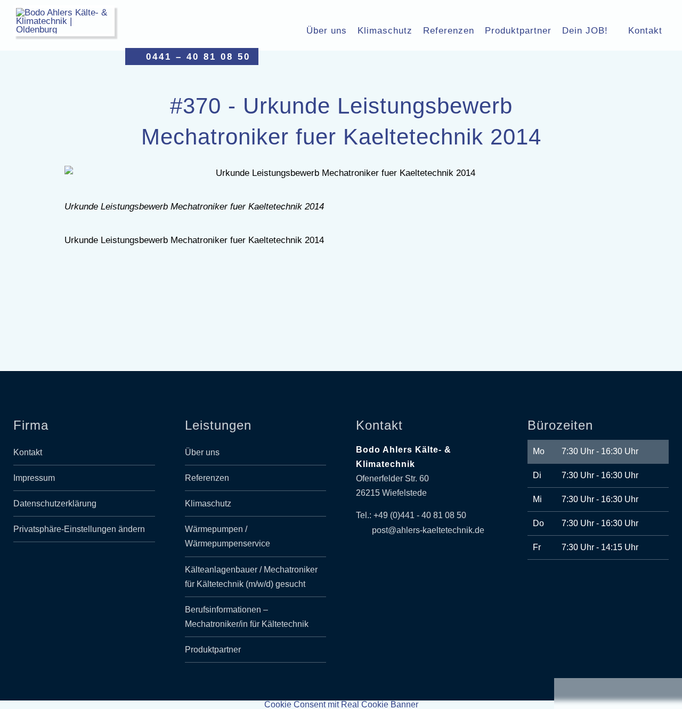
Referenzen (448, 30)
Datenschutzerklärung (54, 503)
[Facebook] (72, 568)
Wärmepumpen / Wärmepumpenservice (227, 536)
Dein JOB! (585, 30)
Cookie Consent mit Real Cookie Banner (341, 704)
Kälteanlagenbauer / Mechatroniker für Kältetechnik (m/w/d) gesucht (251, 577)
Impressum (34, 477)
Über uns (326, 30)
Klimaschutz (385, 30)
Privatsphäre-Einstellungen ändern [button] (79, 529)
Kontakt (645, 30)
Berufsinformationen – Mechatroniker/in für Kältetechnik (246, 617)
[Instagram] (96, 568)
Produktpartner (518, 30)
